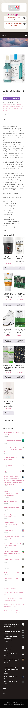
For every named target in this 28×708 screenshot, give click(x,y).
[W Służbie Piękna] (14, 10)
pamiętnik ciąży (7, 110)
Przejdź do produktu (11, 98)
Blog (4, 693)
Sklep (4, 691)
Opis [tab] (6, 115)
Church (5, 704)
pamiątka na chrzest (17, 108)
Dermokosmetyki (7, 104)
